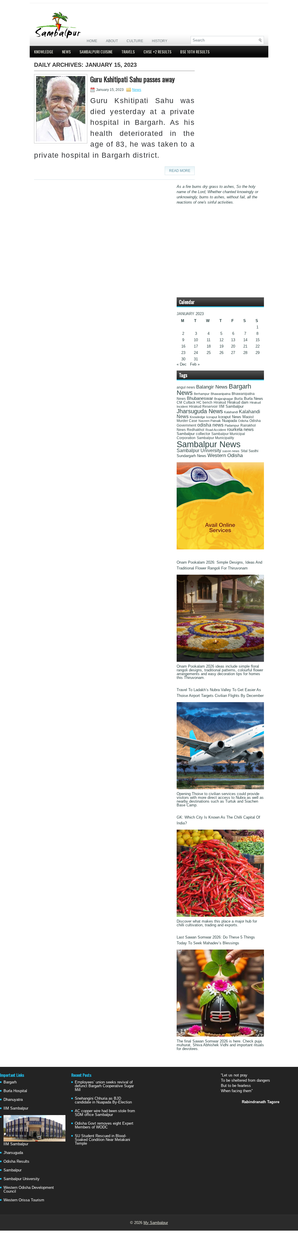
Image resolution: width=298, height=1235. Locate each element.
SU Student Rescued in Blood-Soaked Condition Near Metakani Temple (102, 1140)
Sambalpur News (209, 444)
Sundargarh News (191, 456)
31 (196, 359)
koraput (211, 417)
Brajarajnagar (223, 398)
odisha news (210, 425)
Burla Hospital (15, 1091)
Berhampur (202, 394)
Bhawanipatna (220, 394)
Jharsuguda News (200, 411)
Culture (135, 41)
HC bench (204, 402)
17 (196, 346)
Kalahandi (231, 412)
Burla (238, 398)
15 (258, 340)
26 (221, 352)
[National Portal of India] (220, 548)
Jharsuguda (13, 1152)
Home (92, 41)
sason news (231, 451)
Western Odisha (225, 455)
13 (233, 340)
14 (245, 340)
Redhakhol (195, 430)
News (66, 51)
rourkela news (240, 429)
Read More (179, 171)
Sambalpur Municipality (215, 438)
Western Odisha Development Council (28, 1189)
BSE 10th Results (195, 51)
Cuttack (189, 402)
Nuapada (229, 420)
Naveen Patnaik (209, 421)
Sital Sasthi (249, 451)
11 (208, 340)
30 (183, 359)
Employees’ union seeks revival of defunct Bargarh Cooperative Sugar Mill (104, 1086)
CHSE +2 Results (157, 51)
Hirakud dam (238, 402)
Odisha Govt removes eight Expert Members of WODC (104, 1125)
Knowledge (43, 51)
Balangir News (212, 387)
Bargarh (10, 1082)
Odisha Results (16, 1161)
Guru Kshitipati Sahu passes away (132, 79)
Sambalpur (12, 1170)
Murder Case (187, 421)
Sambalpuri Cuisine (96, 51)
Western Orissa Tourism (23, 1200)
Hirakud (220, 402)
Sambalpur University (199, 450)
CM (179, 402)
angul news (186, 387)
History (159, 41)
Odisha (243, 421)
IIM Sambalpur (231, 407)
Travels (128, 51)
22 (258, 346)
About (112, 41)
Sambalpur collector (193, 434)
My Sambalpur (155, 1222)
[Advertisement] (196, 19)
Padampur (232, 425)
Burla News (253, 398)
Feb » (195, 364)
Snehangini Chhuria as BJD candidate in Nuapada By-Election (103, 1100)
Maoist (248, 417)
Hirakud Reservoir (203, 406)
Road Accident (215, 430)
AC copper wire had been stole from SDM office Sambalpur (105, 1113)
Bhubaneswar (200, 398)
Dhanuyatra (13, 1099)
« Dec (182, 364)
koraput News (229, 417)
